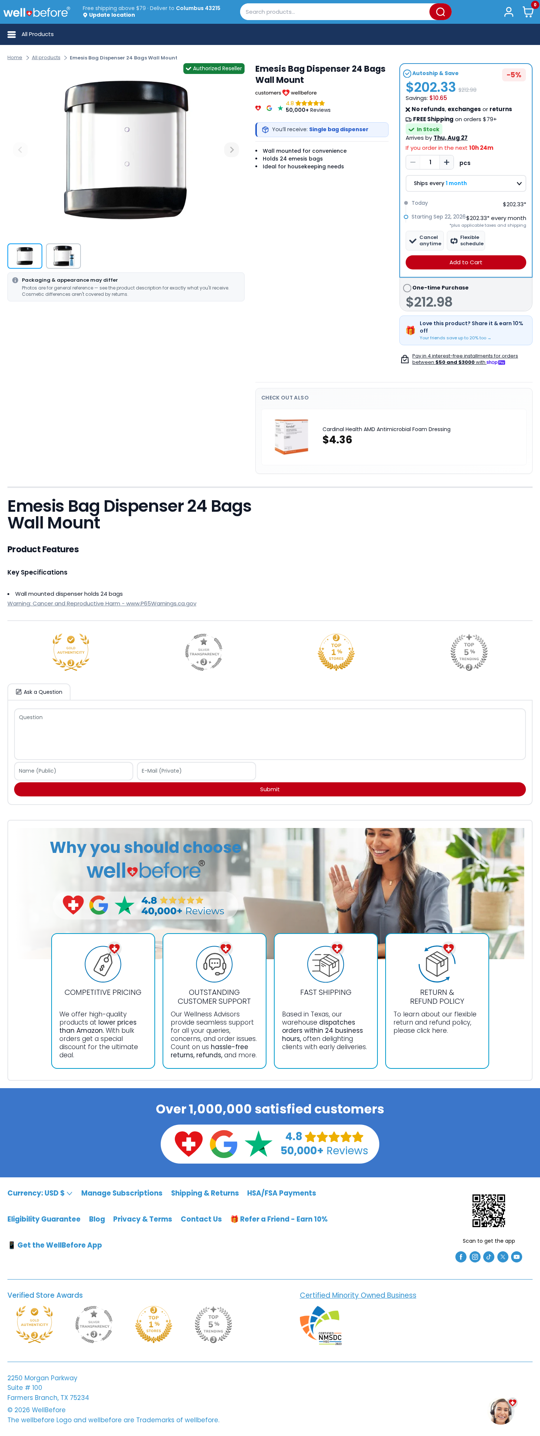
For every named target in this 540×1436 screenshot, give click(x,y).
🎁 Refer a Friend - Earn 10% (279, 1219)
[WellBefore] (36, 12)
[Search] (440, 11)
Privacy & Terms (142, 1219)
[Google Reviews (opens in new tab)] (223, 1143)
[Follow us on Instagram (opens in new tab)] (475, 1256)
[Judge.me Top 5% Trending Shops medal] (469, 652)
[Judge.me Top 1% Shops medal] (336, 652)
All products (46, 57)
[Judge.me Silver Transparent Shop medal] (203, 652)
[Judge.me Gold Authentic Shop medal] (70, 652)
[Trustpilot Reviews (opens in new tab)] (258, 1143)
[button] (528, 11)
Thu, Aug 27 (450, 138)
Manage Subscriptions (122, 1193)
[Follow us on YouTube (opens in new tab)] (516, 1256)
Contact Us (201, 1219)
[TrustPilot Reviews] (280, 107)
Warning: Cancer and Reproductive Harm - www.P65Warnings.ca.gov (101, 603)
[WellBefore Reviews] (258, 107)
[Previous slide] (20, 149)
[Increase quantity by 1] (446, 162)
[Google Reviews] (269, 107)
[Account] (508, 11)
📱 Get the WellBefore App (54, 1245)
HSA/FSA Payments (281, 1193)
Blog (97, 1219)
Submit (270, 789)
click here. (432, 1030)
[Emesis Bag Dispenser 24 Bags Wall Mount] (126, 149)
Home (14, 57)
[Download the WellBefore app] (489, 1210)
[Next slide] (231, 149)
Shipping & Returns (205, 1193)
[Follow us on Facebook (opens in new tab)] (461, 1256)
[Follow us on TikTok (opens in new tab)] (488, 1256)
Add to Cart (465, 262)
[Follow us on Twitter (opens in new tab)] (502, 1256)
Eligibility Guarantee (44, 1219)
